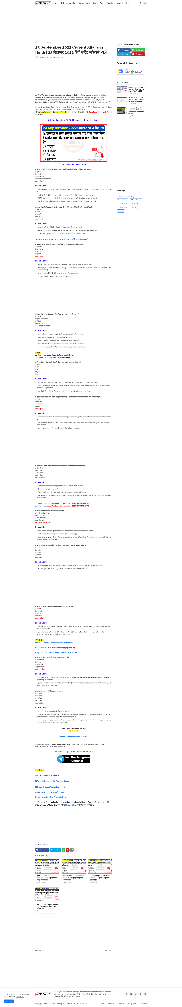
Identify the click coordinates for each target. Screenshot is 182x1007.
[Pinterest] (68, 850)
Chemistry (129, 196)
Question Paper (123, 203)
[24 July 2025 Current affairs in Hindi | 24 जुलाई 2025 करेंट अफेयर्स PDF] (47, 894)
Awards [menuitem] (110, 3)
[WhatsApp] (63, 850)
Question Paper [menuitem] (98, 3)
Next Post (107, 950)
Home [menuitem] (56, 3)
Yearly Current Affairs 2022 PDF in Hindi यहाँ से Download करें (61, 239)
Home (37, 43)
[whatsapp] (131, 994)
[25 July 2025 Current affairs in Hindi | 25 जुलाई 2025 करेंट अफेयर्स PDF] (100, 866)
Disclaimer (143, 1004)
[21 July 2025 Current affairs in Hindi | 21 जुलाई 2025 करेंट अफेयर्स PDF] (122, 89)
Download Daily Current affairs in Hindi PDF (73, 751)
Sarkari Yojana (122, 207)
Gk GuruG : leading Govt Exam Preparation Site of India (68, 1004)
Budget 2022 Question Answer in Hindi (50, 797)
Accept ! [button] (9, 1001)
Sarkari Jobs (135, 203)
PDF (131, 200)
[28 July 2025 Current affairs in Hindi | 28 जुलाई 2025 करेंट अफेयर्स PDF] (74, 866)
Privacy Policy (132, 1004)
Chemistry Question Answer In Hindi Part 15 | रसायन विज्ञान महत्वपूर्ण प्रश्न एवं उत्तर (136, 111)
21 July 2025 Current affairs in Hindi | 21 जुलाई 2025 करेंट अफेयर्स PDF (136, 89)
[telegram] (135, 994)
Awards (120, 196)
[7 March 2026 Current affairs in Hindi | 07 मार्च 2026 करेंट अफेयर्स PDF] (47, 866)
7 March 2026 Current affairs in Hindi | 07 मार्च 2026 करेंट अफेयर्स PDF (47, 878)
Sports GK (133, 207)
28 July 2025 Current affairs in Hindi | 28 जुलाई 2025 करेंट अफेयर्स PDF (73, 878)
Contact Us (120, 1004)
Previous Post (41, 950)
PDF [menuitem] (126, 3)
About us (111, 1004)
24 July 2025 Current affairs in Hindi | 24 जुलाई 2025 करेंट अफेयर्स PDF (47, 906)
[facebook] (126, 994)
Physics (138, 200)
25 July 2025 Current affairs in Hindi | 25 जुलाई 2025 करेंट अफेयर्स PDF (100, 878)
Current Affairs (46, 43)
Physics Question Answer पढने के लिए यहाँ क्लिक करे (53, 643)
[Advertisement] (91, 24)
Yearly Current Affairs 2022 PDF (74, 737)
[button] (140, 3)
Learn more (20, 997)
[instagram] (145, 994)
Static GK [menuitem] (119, 3)
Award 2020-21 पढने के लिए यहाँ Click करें (50, 792)
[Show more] (76, 850)
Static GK (121, 211)
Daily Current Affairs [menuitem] (68, 3)
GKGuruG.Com (71, 805)
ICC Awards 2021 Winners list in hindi (50, 787)
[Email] (72, 850)
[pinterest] (140, 994)
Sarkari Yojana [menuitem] (84, 3)
